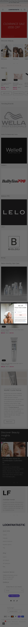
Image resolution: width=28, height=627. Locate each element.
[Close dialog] (26, 305)
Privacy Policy (24, 321)
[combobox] (16, 312)
